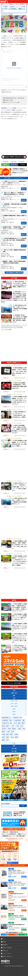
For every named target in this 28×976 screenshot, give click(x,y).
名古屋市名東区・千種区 (19, 720)
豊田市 (3, 731)
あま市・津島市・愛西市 (19, 723)
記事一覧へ (14, 161)
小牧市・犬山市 (19, 726)
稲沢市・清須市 (5, 726)
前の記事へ (6, 161)
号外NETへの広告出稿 (6, 947)
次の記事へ (22, 161)
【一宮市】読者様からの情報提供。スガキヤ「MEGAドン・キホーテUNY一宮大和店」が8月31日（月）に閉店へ (19, 371)
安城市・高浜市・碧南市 (7, 734)
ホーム (3, 938)
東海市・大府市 (21, 728)
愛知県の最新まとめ (6, 717)
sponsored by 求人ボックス (19, 178)
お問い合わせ (5, 950)
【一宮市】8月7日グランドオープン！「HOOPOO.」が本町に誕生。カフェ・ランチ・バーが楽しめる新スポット (19, 487)
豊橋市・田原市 (5, 740)
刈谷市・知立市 (10, 731)
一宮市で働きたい (8, 178)
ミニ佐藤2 (9, 329)
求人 (17, 4)
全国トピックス (4, 4)
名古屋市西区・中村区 (7, 720)
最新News (12, 4)
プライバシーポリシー (6, 953)
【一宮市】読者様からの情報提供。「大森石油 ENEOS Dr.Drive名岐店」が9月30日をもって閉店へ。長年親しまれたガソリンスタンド (19, 607)
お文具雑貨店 (19, 327)
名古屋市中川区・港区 (7, 723)
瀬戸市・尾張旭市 (12, 728)
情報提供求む (5, 944)
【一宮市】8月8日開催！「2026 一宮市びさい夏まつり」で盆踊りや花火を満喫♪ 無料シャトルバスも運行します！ (19, 429)
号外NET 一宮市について (7, 956)
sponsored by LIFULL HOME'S (18, 865)
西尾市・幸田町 (5, 737)
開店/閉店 (22, 4)
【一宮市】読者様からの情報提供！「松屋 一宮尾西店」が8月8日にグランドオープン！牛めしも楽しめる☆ (19, 544)
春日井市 (4, 728)
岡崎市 (16, 734)
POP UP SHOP (5, 327)
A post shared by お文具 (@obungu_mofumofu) (14, 85)
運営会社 (4, 941)
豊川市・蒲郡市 (14, 737)
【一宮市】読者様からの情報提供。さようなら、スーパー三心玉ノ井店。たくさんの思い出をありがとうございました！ (19, 400)
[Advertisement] (14, 346)
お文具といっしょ (12, 327)
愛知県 (11, 14)
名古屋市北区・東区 (17, 717)
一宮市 (12, 726)
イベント (4, 329)
